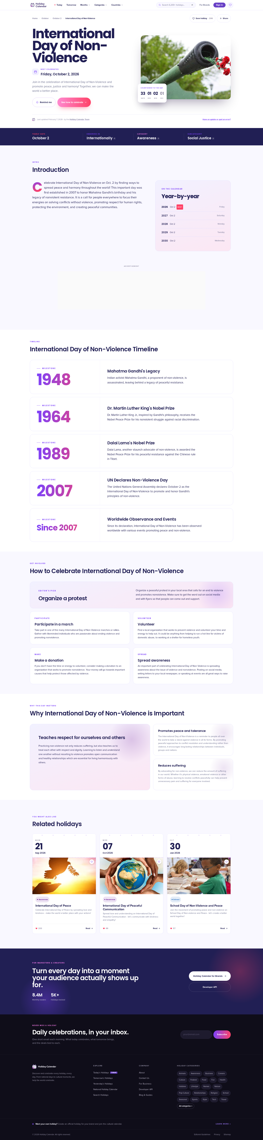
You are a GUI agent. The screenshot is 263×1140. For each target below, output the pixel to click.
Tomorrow (71, 5)
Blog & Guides (146, 1095)
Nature (217, 1086)
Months (84, 5)
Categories (99, 5)
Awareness (146, 138)
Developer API (210, 987)
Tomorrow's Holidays (103, 1078)
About (142, 1073)
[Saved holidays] (230, 5)
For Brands (205, 5)
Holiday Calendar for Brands (208, 976)
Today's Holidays (104, 1073)
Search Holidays (101, 1095)
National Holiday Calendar (105, 1089)
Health (222, 1080)
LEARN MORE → (223, 1124)
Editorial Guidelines (202, 1135)
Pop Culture (184, 1093)
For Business (145, 1084)
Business (209, 1074)
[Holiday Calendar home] (38, 5)
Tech (214, 1100)
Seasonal (183, 1100)
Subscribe (222, 1034)
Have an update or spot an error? (217, 119)
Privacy (217, 1135)
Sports (195, 1100)
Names (206, 1086)
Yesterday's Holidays (103, 1084)
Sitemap (227, 1135)
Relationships (200, 1093)
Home (35, 18)
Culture (182, 1080)
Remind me (46, 102)
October (45, 18)
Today (59, 5)
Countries (115, 5)
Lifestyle (194, 1086)
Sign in (219, 5)
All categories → (185, 1106)
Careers (221, 1074)
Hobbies (182, 1086)
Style (205, 1100)
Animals (182, 1074)
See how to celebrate (72, 102)
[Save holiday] (91, 861)
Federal (193, 1080)
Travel (223, 1100)
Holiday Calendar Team (79, 119)
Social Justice (199, 138)
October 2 (57, 18)
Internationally (99, 138)
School (226, 1093)
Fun (213, 1080)
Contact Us (144, 1078)
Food (204, 1080)
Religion (214, 1093)
